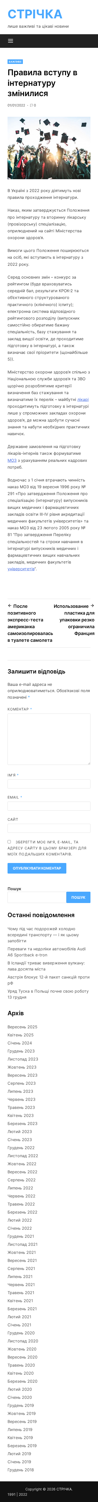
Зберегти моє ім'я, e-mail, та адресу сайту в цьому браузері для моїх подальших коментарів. (47, 848)
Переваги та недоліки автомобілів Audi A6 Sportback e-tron (47, 951)
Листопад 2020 (23, 1340)
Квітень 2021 (20, 1300)
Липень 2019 (20, 1429)
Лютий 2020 (20, 1389)
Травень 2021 (21, 1292)
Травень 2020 (21, 1365)
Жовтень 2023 (22, 1067)
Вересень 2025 (22, 1026)
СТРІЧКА (35, 14)
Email (15, 797)
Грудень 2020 (21, 1332)
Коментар (20, 709)
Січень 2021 (19, 1324)
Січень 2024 (20, 1042)
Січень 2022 (20, 1228)
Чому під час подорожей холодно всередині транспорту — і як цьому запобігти (43, 934)
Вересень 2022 (22, 1171)
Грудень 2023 (21, 1051)
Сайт (13, 819)
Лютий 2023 (20, 1131)
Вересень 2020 (22, 1357)
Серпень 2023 (22, 1083)
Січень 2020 (20, 1397)
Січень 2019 (19, 1461)
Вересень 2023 (22, 1075)
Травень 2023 (21, 1107)
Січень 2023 (20, 1139)
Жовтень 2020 (22, 1348)
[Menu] (10, 41)
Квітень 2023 (21, 1115)
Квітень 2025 (21, 1034)
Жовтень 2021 (22, 1252)
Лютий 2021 (19, 1316)
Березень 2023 (22, 1123)
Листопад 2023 (23, 1059)
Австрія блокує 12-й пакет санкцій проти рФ (49, 980)
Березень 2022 (22, 1212)
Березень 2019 (22, 1445)
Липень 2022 (20, 1187)
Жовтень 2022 (22, 1163)
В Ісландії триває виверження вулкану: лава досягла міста (46, 965)
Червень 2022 (21, 1195)
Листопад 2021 (22, 1244)
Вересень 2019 (22, 1421)
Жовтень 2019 (22, 1413)
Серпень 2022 (22, 1179)
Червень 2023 (21, 1099)
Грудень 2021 (21, 1236)
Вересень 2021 (22, 1260)
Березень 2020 (22, 1381)
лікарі (83, 399)
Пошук (14, 888)
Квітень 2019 (20, 1437)
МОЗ (12, 460)
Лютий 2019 (19, 1453)
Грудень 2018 (21, 1469)
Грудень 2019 (21, 1405)
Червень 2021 (21, 1284)
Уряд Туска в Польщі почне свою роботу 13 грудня (48, 994)
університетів (21, 568)
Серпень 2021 (21, 1268)
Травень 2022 (21, 1204)
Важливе (15, 61)
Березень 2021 (22, 1308)
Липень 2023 (20, 1091)
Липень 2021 (20, 1276)
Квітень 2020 (21, 1373)
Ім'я (13, 775)
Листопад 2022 (23, 1155)
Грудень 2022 (21, 1147)
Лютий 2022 (20, 1220)
